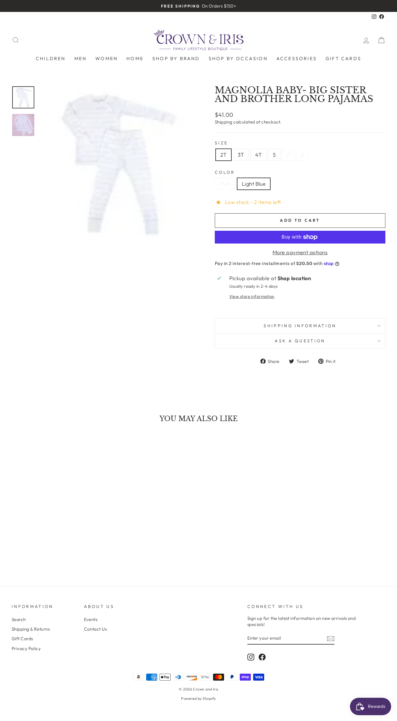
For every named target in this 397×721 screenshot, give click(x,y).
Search (19, 619)
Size (221, 143)
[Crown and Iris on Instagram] (250, 656)
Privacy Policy (26, 648)
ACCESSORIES (296, 58)
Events (91, 619)
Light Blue (254, 183)
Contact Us (95, 629)
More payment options (300, 252)
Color (225, 172)
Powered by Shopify (198, 698)
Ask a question (300, 340)
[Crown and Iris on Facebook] (262, 656)
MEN (80, 58)
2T (223, 154)
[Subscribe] (331, 638)
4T (258, 154)
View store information (252, 296)
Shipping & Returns (31, 629)
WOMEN (106, 58)
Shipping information (300, 325)
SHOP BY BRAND (176, 58)
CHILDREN (51, 58)
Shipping (224, 122)
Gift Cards (22, 638)
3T (241, 154)
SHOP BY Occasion (238, 58)
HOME (135, 58)
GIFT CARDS (343, 58)
